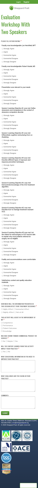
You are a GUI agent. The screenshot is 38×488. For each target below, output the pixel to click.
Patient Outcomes (10, 328)
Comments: (5, 395)
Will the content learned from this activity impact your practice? (17, 347)
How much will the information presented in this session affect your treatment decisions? (18, 305)
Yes (16, 341)
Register (26, 2)
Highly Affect (8, 309)
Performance (8, 325)
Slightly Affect (8, 312)
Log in (18, 2)
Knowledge (7, 331)
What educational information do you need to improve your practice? (18, 358)
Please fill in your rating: (10, 41)
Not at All (19, 312)
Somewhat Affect (22, 309)
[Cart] (32, 3)
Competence (8, 323)
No (4, 341)
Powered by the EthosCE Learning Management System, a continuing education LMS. (28, 485)
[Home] (19, 7)
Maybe (10, 341)
